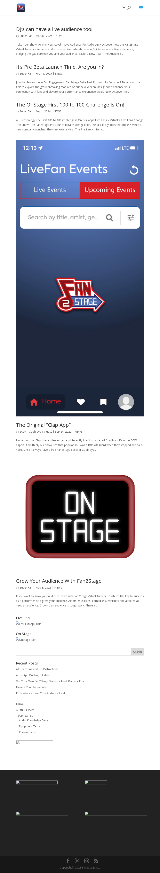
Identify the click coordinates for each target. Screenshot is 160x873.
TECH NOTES (24, 715)
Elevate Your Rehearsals (31, 687)
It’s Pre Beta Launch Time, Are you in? (60, 66)
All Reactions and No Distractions (37, 669)
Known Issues (27, 732)
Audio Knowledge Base (33, 720)
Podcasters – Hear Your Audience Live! (40, 693)
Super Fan (26, 36)
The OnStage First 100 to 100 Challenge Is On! (70, 104)
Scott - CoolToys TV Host (36, 431)
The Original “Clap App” (43, 424)
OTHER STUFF (25, 709)
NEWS (59, 36)
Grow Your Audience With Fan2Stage (58, 580)
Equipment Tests (29, 726)
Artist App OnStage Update (33, 675)
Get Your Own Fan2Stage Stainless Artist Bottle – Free (50, 681)
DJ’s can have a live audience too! (54, 29)
